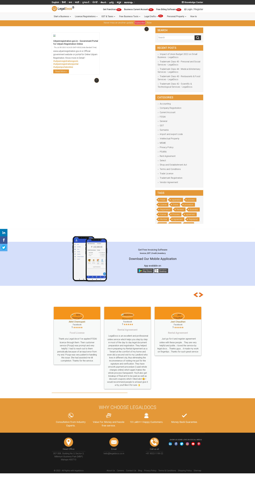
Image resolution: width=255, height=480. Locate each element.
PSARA (163, 151)
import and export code (171, 134)
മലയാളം (128, 2)
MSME (163, 143)
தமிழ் (111, 2)
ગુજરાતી (85, 2)
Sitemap (197, 470)
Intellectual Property (169, 138)
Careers (120, 470)
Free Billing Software (166, 9)
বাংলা (70, 2)
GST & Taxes (107, 16)
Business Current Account (136, 9)
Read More (60, 71)
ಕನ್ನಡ (119, 2)
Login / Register (195, 9)
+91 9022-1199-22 (154, 453)
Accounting (165, 103)
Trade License (166, 173)
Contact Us (131, 470)
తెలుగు (103, 2)
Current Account (167, 112)
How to (193, 16)
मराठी (77, 2)
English (55, 2)
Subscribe (140, 22)
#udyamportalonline (63, 67)
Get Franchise (109, 9)
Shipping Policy (185, 470)
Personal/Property (176, 16)
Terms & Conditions (167, 470)
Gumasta (164, 130)
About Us (111, 470)
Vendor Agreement (169, 182)
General (163, 121)
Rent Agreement (167, 156)
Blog (140, 470)
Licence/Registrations (85, 16)
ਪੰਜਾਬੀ (95, 2)
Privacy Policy (166, 147)
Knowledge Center (193, 2)
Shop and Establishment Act (173, 165)
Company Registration (170, 108)
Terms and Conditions (170, 169)
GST (162, 125)
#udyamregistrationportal (65, 64)
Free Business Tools (129, 16)
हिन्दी (64, 2)
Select (163, 160)
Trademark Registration (171, 178)
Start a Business (62, 16)
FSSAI (163, 117)
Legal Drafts (153, 16)
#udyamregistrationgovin (65, 61)
